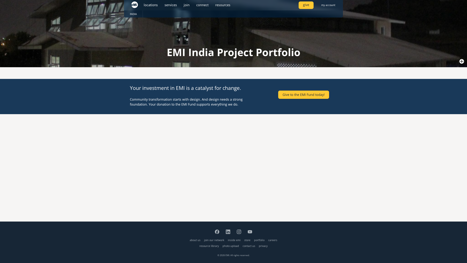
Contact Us (249, 246)
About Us (195, 240)
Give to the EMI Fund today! (304, 94)
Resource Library (209, 246)
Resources (222, 5)
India (133, 14)
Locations (151, 5)
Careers (272, 240)
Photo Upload (231, 246)
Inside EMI (234, 240)
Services (171, 5)
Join (187, 5)
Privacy (263, 246)
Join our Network (214, 240)
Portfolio (259, 240)
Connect (202, 5)
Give (306, 5)
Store (247, 240)
